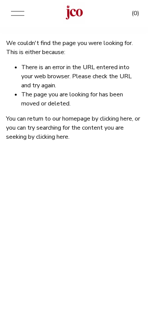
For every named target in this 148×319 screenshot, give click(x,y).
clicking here (116, 119)
